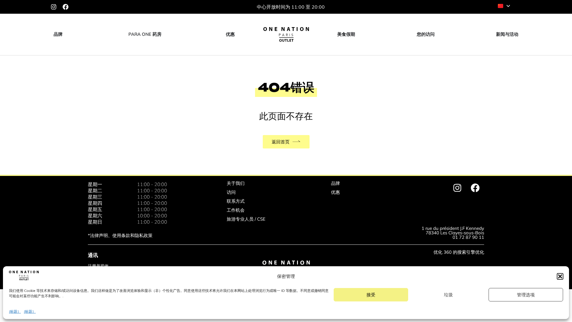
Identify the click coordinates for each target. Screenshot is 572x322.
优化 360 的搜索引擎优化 (458, 252)
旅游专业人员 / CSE (246, 219)
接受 (370, 295)
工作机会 (236, 210)
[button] (560, 276)
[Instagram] (54, 7)
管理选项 (526, 295)
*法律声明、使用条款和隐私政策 (120, 235)
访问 (231, 192)
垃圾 (448, 295)
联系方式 (236, 201)
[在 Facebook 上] (66, 7)
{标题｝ (15, 311)
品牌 (335, 183)
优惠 (335, 192)
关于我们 (236, 183)
